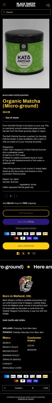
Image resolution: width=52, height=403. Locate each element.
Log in (30, 345)
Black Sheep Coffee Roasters (15, 95)
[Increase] (17, 196)
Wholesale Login (12, 368)
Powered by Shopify (26, 399)
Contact (7, 364)
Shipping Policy (11, 355)
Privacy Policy (10, 347)
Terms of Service (12, 359)
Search (7, 343)
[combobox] (26, 12)
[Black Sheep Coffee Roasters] (26, 4)
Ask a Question (26, 246)
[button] (18, 253)
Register (31, 350)
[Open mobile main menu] (4, 4)
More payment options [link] (26, 228)
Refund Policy (10, 351)
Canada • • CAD (31, 388)
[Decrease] (5, 196)
